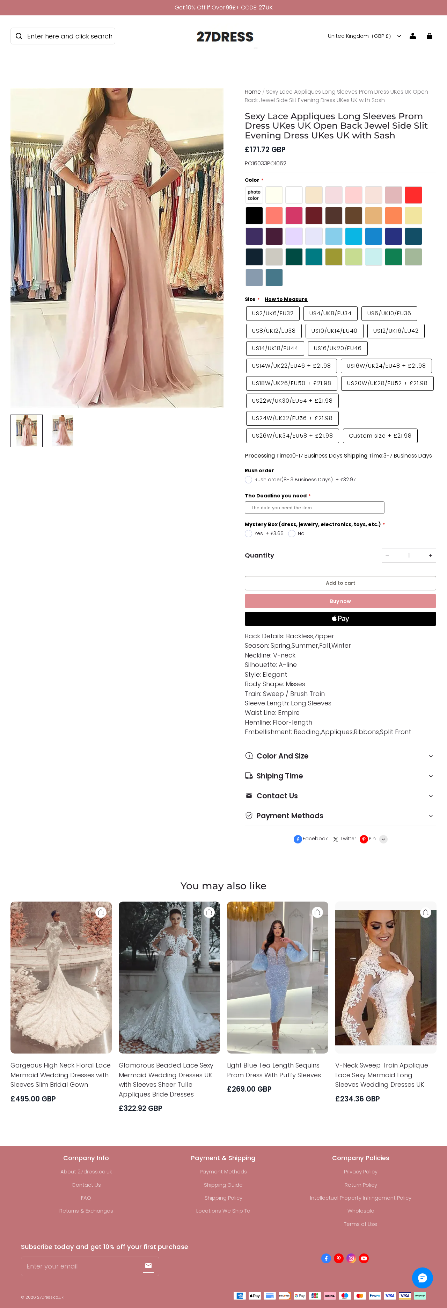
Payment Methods (223, 1171)
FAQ (86, 1197)
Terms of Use (361, 1224)
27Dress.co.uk (50, 1297)
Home (253, 92)
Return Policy (361, 1184)
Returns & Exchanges (86, 1210)
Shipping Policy (223, 1197)
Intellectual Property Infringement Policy (360, 1197)
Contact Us (86, 1184)
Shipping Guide (223, 1184)
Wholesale (360, 1210)
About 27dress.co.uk (86, 1171)
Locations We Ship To (223, 1210)
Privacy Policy (361, 1171)
